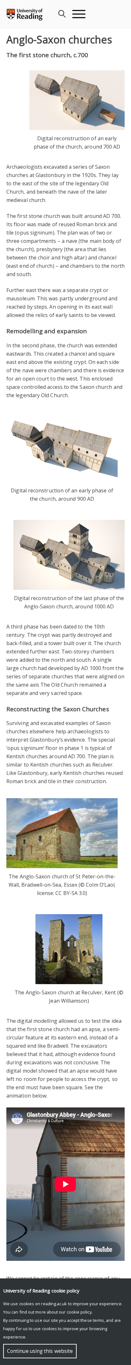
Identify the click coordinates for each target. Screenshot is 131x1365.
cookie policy (79, 1312)
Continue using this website (40, 1351)
